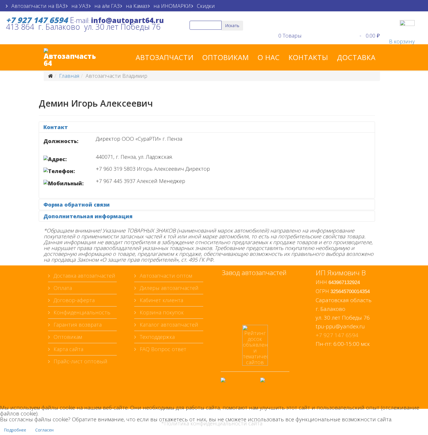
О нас (269, 57)
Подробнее (15, 430)
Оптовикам (225, 57)
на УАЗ (79, 5)
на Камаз (135, 5)
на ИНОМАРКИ (171, 5)
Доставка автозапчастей (83, 275)
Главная (69, 75)
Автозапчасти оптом (165, 275)
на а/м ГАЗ (106, 5)
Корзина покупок (161, 312)
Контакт (55, 127)
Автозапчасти (165, 57)
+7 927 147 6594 (337, 335)
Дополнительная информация (87, 216)
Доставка (356, 57)
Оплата (62, 287)
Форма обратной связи (76, 204)
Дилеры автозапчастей (168, 287)
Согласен (44, 430)
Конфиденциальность (81, 312)
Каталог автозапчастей (168, 324)
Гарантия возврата (77, 324)
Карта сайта (67, 349)
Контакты (308, 57)
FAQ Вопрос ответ (162, 349)
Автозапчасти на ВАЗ (37, 5)
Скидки (205, 5)
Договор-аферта (73, 300)
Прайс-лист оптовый (79, 361)
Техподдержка (156, 336)
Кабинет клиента (160, 300)
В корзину (402, 41)
